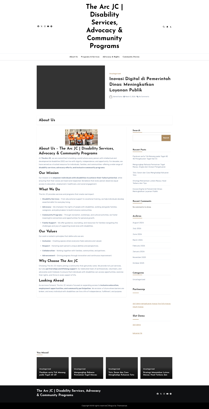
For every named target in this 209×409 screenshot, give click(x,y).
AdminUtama (117, 97)
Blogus (111, 406)
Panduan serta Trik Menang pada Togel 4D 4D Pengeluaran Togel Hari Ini (138, 84)
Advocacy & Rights (111, 57)
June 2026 (137, 234)
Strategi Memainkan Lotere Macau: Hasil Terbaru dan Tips (156, 375)
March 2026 (138, 240)
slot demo (137, 304)
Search (136, 130)
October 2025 (138, 263)
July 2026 (137, 228)
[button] (169, 90)
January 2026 (139, 252)
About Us (74, 57)
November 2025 (139, 257)
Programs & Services (90, 57)
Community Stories (131, 57)
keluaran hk (137, 333)
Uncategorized (115, 74)
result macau (138, 307)
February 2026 (139, 246)
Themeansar (122, 406)
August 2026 (138, 223)
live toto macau (164, 304)
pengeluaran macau (149, 304)
